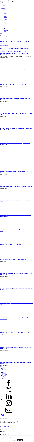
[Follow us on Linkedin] (8, 399)
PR (4, 28)
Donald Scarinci (3, 50)
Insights (5, 13)
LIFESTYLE (4, 369)
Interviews (5, 20)
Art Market (5, 16)
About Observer (6, 29)
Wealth (5, 12)
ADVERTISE (4, 373)
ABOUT (3, 372)
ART (3, 367)
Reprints (5, 31)
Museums (5, 19)
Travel (5, 23)
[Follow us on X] (8, 392)
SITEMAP (3, 376)
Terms (3, 415)
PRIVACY (3, 377)
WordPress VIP (6, 418)
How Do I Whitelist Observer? (4, 426)
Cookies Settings (14, 440)
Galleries (5, 18)
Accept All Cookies (19, 440)
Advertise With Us (6, 30)
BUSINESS (4, 368)
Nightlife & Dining (6, 25)
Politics (1, 33)
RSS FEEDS (4, 375)
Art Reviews (5, 17)
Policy (5, 11)
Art (2, 4)
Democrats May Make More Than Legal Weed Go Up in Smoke (14, 48)
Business (3, 8)
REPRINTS (4, 378)
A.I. (4, 27)
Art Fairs (5, 15)
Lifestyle (3, 5)
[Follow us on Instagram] (8, 406)
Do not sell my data (5, 416)
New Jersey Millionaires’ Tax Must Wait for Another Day (13, 259)
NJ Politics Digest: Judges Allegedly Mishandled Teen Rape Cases (15, 84)
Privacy (3, 414)
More (1, 366)
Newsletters (2, 32)
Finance (5, 9)
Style (4, 22)
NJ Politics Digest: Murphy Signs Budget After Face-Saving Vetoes (15, 157)
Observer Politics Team (4, 45)
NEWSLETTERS (4, 374)
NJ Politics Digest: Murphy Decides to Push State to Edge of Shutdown (16, 186)
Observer (1, 2)
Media (5, 10)
